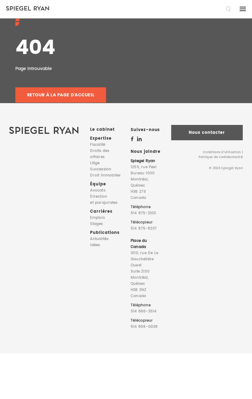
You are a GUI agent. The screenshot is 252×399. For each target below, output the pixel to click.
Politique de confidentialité (221, 157)
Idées (95, 245)
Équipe (98, 184)
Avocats (97, 190)
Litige (95, 163)
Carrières (101, 211)
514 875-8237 (144, 228)
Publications (104, 233)
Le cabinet (102, 129)
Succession (100, 169)
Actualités (99, 239)
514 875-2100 (143, 213)
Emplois (97, 218)
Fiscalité (97, 145)
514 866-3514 (143, 311)
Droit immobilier (105, 175)
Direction (103, 200)
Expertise (101, 138)
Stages (96, 224)
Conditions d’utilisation (222, 152)
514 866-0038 (144, 327)
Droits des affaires (99, 154)
